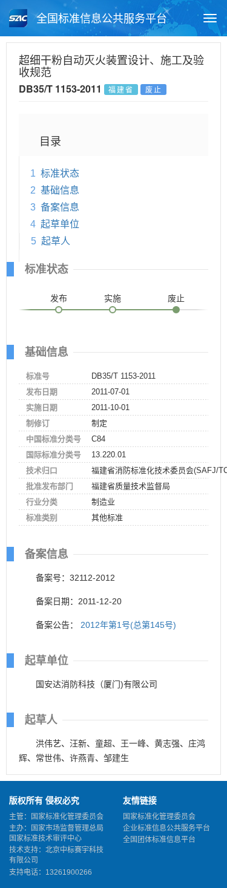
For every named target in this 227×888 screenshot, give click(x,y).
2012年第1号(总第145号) (128, 625)
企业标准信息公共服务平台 (166, 828)
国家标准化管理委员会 (159, 816)
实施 (112, 298)
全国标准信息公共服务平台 (100, 19)
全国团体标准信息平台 (159, 839)
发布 (58, 298)
